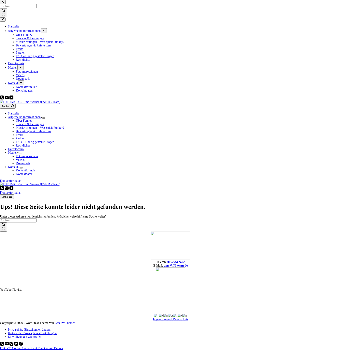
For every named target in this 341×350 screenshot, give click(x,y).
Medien (12, 152)
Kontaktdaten (24, 174)
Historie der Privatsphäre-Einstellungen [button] (32, 333)
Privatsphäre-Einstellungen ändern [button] (29, 329)
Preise (19, 134)
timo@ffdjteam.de (176, 265)
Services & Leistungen (30, 124)
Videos (20, 159)
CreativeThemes (65, 322)
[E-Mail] (7, 98)
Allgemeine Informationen (24, 117)
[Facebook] (21, 344)
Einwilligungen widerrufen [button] (24, 336)
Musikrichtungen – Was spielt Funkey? (40, 127)
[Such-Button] (3, 227)
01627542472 (176, 262)
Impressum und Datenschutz (170, 319)
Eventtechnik (16, 149)
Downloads (23, 163)
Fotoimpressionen (27, 156)
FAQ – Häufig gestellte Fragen (35, 142)
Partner (20, 138)
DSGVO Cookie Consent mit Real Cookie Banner (31, 348)
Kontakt (13, 166)
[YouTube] (11, 98)
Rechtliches (23, 145)
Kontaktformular (26, 170)
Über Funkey (24, 120)
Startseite (13, 113)
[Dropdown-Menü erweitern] (43, 118)
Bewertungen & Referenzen (33, 131)
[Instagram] (11, 344)
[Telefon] (2, 98)
